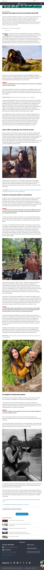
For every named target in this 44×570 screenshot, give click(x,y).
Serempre (29, 568)
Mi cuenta (3, 3)
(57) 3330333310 (7, 549)
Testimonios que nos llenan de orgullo (16, 520)
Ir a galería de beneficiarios (22, 514)
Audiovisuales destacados (16, 509)
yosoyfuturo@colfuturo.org (32, 545)
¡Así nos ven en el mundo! (14, 536)
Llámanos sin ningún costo (9, 547)
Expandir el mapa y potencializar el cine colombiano (23, 97)
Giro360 (35, 568)
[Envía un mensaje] (41, 562)
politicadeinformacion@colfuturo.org (34, 553)
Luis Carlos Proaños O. (15, 28)
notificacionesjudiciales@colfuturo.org (34, 549)
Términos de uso (5, 557)
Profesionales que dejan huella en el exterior (17, 528)
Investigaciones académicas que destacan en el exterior (16, 504)
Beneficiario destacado (6, 11)
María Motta (39, 8)
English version (4, 1)
